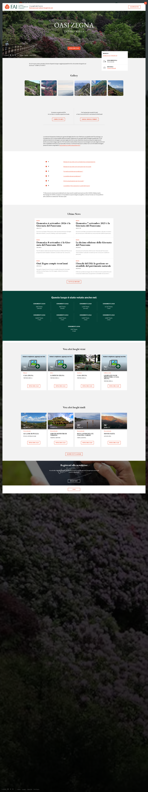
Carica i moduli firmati (89, 119)
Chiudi (74, 489)
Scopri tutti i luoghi (74, 454)
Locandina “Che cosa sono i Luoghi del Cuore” (76, 186)
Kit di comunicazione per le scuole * (73, 181)
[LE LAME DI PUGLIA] (34, 430)
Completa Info (58, 119)
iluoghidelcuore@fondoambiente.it (70, 145)
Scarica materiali (111, 68)
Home (21, 55)
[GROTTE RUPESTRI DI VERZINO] (60, 430)
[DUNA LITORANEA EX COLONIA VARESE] (87, 430)
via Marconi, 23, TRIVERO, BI (110, 55)
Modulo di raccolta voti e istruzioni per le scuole (77, 166)
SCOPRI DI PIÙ (134, 7)
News (38, 220)
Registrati (74, 481)
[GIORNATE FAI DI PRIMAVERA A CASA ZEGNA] (114, 372)
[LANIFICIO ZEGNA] (60, 372)
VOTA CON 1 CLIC (74, 48)
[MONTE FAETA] (114, 430)
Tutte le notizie (74, 281)
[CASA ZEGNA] (34, 372)
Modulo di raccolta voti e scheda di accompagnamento (79, 162)
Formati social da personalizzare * (73, 171)
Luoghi (26, 55)
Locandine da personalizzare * (72, 176)
